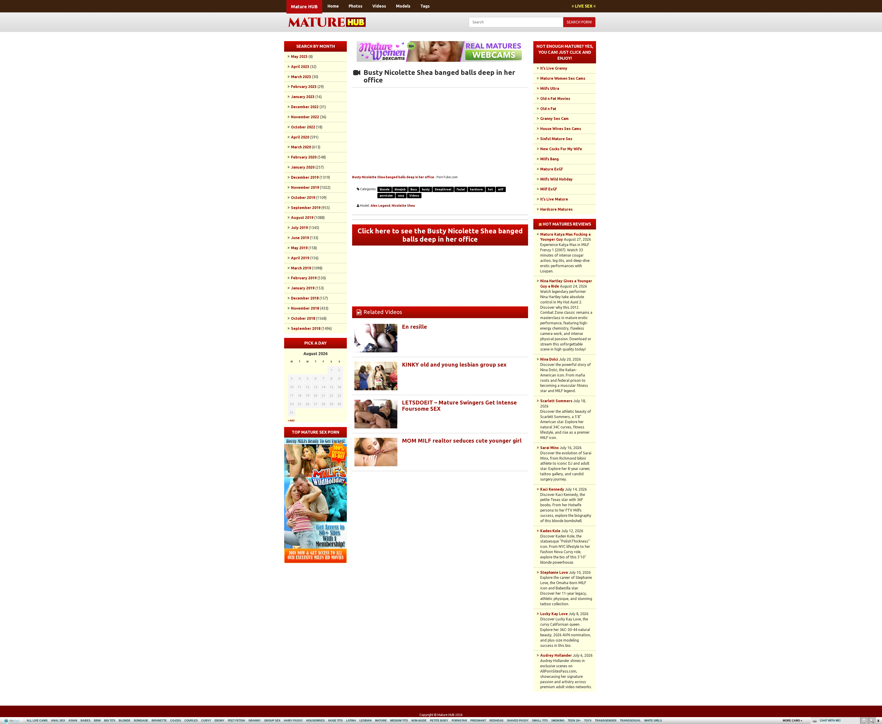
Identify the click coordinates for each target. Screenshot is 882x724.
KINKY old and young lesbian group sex (454, 365)
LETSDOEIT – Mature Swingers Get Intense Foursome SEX (459, 405)
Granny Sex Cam (554, 118)
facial (461, 189)
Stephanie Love (554, 572)
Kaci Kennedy (552, 489)
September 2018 (305, 328)
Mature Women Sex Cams (562, 78)
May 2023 (299, 56)
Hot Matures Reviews (567, 224)
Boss (413, 189)
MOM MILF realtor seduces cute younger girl (462, 441)
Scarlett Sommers (556, 401)
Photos (355, 6)
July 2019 (299, 228)
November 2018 (305, 308)
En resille (414, 327)
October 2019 (303, 197)
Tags (425, 6)
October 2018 (303, 318)
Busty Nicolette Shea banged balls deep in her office (393, 177)
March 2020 (301, 147)
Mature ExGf (551, 169)
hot (490, 189)
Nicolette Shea (403, 205)
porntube (386, 195)
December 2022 (305, 107)
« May (291, 420)
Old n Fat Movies (555, 98)
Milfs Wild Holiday (556, 179)
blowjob (400, 189)
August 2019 (302, 217)
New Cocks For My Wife (561, 149)
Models (403, 6)
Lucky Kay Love (554, 614)
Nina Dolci (549, 359)
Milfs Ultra (549, 88)
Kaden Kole (550, 531)
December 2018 (305, 298)
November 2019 (305, 187)
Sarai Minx (549, 448)
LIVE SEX (583, 6)
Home (333, 6)
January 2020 (302, 167)
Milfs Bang (549, 159)
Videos (379, 6)
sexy (401, 195)
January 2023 (302, 97)
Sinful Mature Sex (556, 139)
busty (426, 189)
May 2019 (299, 248)
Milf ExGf (548, 189)
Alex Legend (380, 205)
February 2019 (304, 278)
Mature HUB (304, 6)
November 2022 (305, 117)
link (878, 652)
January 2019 (302, 288)
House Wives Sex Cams (560, 129)
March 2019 (301, 268)
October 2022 (303, 127)
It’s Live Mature (554, 199)
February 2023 (304, 87)
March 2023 (301, 77)
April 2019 (300, 258)
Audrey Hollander (556, 655)
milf (500, 189)
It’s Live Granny (553, 68)
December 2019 (305, 177)
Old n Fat (548, 109)
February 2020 (304, 157)
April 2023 (300, 67)
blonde (385, 189)
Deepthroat (443, 189)
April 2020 (300, 137)
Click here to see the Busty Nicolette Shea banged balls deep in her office (440, 235)
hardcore (476, 189)
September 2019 (305, 208)
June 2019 (300, 238)
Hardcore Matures (556, 209)
